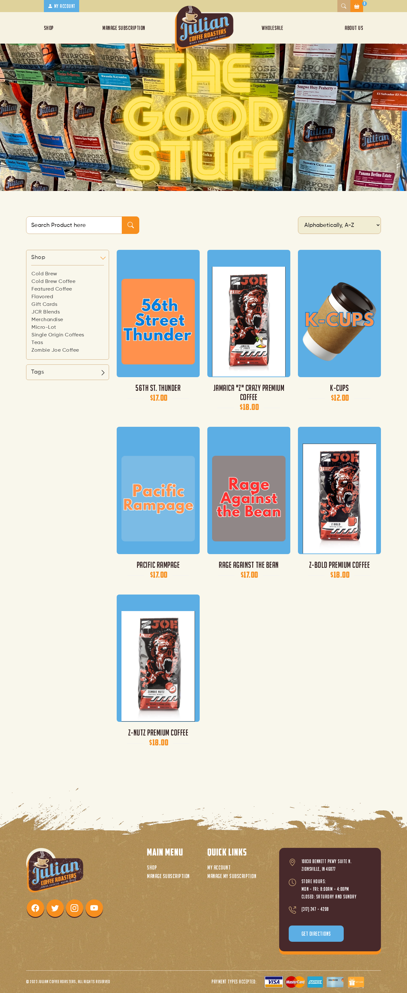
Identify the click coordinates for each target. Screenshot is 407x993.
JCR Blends (45, 312)
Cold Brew (44, 274)
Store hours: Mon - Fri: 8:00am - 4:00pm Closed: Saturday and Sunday (329, 888)
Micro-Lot (43, 327)
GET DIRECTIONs (316, 933)
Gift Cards (44, 304)
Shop (49, 28)
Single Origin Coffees (57, 335)
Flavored (42, 296)
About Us (354, 28)
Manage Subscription (123, 28)
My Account (219, 867)
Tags (37, 372)
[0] (356, 6)
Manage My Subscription (231, 876)
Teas (37, 342)
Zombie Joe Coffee (55, 350)
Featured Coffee (51, 289)
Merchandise (47, 319)
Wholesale (272, 28)
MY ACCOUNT (64, 6)
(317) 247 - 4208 (315, 909)
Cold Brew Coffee (53, 281)
